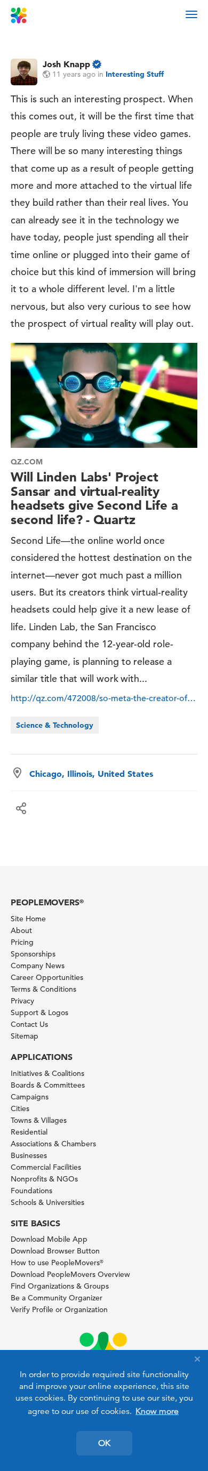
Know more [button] (157, 1411)
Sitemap (24, 1036)
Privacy (22, 1001)
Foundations (31, 1190)
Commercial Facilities (46, 1167)
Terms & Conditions (43, 989)
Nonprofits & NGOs (44, 1179)
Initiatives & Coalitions (47, 1073)
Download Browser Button (55, 1251)
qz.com (27, 462)
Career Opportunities (47, 977)
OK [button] (104, 1443)
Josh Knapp (66, 64)
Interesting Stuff (135, 74)
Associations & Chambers (53, 1143)
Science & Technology (54, 725)
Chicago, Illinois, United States (91, 773)
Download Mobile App (49, 1239)
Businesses (29, 1155)
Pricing (22, 942)
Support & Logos (39, 1012)
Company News (38, 965)
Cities (20, 1108)
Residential (29, 1132)
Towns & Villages (39, 1120)
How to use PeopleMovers (57, 1262)
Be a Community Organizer (56, 1298)
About (21, 930)
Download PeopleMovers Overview (70, 1274)
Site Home (28, 918)
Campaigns (30, 1097)
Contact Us (29, 1024)
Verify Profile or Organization (59, 1309)
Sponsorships (33, 954)
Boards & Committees (48, 1085)
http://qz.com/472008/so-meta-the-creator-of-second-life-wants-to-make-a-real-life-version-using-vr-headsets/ (104, 698)
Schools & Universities (47, 1202)
